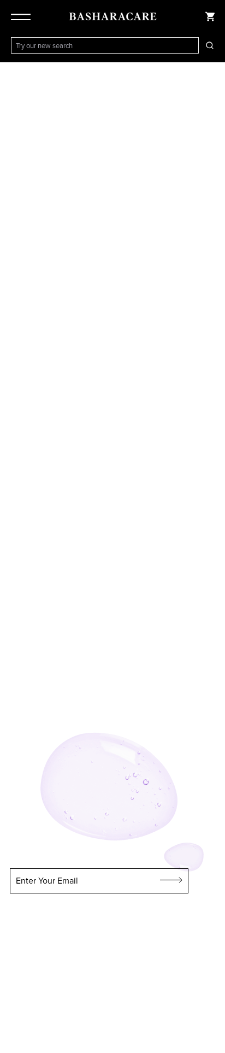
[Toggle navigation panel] (23, 16)
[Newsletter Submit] (171, 880)
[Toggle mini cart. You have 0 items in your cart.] (209, 16)
